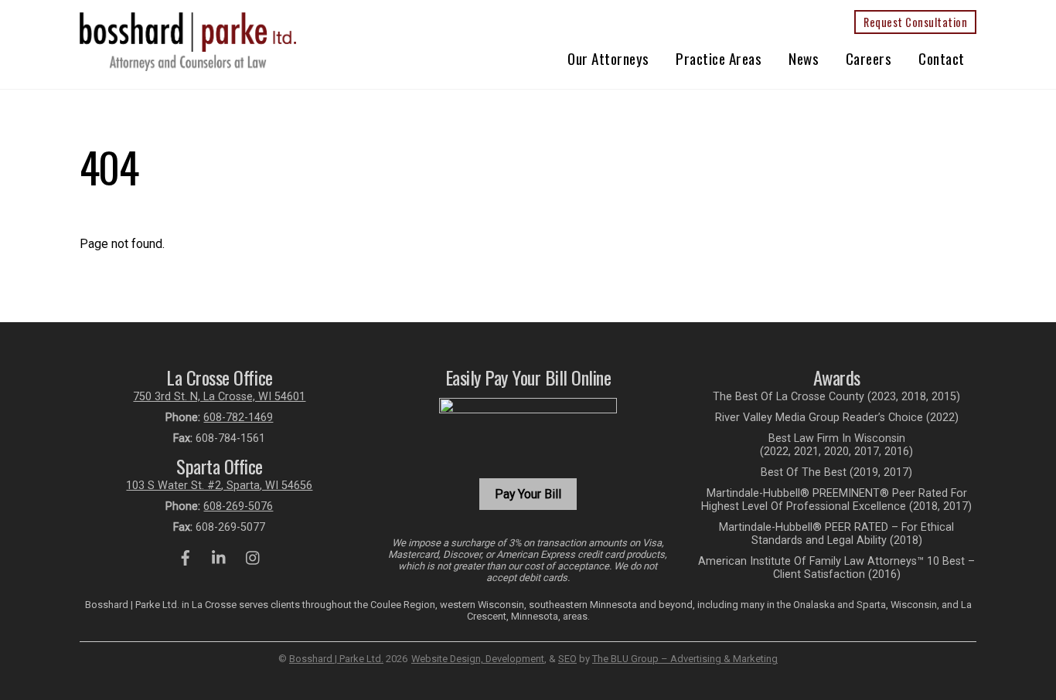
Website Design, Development (477, 658)
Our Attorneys (608, 58)
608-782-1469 (238, 417)
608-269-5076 (238, 506)
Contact (941, 58)
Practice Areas (718, 58)
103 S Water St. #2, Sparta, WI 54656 (219, 485)
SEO (567, 658)
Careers (869, 58)
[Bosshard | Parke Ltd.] (188, 64)
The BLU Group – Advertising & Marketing (685, 658)
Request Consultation (915, 22)
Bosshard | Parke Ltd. (336, 658)
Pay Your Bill (528, 494)
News (804, 58)
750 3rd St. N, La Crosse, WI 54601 (219, 396)
